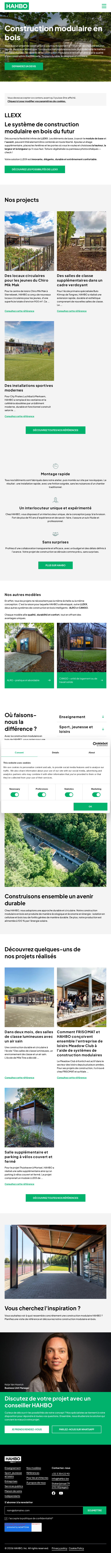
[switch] (42, 794)
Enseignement (13, 1467)
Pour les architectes (37, 1477)
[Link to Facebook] (53, 1493)
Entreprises (11, 1481)
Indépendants (12, 1495)
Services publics (14, 1486)
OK (90, 806)
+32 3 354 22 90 (61, 1473)
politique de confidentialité (37, 1518)
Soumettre (95, 1510)
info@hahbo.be (60, 1478)
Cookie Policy (76, 1548)
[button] (24, 66)
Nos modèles (33, 1467)
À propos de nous (36, 1482)
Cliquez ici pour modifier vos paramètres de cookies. (37, 101)
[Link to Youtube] (61, 1493)
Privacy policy (59, 1548)
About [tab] (92, 752)
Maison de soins (13, 1490)
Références (32, 1472)
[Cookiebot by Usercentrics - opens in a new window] (95, 744)
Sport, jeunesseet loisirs (13, 1474)
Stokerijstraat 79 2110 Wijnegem (61, 1485)
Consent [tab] (19, 752)
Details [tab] (55, 752)
